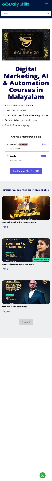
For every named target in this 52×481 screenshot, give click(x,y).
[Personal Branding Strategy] (26, 303)
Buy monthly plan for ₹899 (26, 171)
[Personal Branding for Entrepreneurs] (26, 219)
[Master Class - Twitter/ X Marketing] (26, 261)
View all (26, 322)
